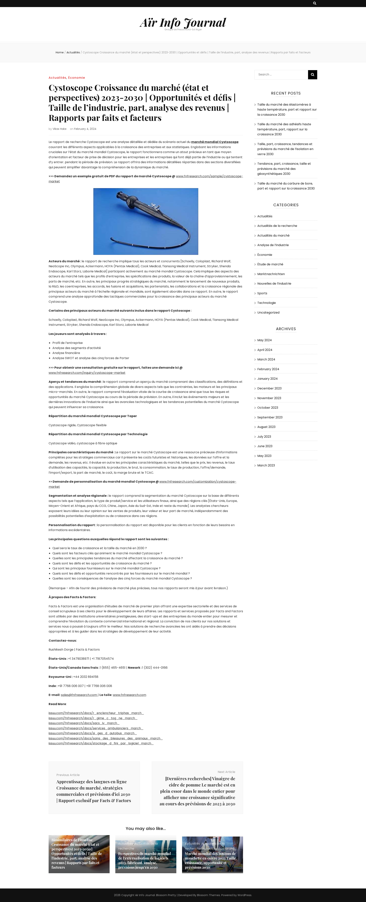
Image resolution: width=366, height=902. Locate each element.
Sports (262, 293)
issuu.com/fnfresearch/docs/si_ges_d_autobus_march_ (93, 733)
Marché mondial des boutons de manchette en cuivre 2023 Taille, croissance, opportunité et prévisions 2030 (211, 860)
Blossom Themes (208, 895)
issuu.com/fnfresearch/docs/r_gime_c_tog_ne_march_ (93, 718)
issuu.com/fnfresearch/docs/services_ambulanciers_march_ (96, 728)
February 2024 (268, 369)
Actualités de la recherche (277, 226)
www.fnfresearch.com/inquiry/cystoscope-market (87, 373)
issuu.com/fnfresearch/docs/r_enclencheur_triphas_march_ (96, 713)
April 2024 (264, 350)
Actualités (57, 77)
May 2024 (264, 340)
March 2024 (266, 359)
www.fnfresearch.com (129, 695)
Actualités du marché (218, 848)
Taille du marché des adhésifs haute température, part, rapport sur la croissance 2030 (284, 129)
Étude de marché (270, 264)
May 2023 (264, 456)
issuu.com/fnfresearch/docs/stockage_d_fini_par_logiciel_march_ (101, 743)
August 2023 (266, 427)
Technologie (266, 303)
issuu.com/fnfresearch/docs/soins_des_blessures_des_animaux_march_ (106, 738)
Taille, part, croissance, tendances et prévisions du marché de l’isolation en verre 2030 (285, 149)
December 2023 (269, 388)
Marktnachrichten (271, 274)
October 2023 (267, 407)
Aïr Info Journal (183, 22)
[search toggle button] (314, 3)
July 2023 (264, 436)
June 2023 (264, 446)
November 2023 (269, 398)
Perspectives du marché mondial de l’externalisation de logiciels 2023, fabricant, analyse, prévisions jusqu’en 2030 (144, 860)
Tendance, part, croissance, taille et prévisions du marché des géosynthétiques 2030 (284, 168)
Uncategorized (268, 312)
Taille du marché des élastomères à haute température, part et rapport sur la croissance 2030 (287, 109)
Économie (76, 77)
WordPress (244, 895)
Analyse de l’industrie (273, 245)
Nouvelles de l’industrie (274, 283)
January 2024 (267, 378)
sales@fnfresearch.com (79, 695)
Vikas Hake (60, 129)
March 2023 (266, 465)
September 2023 (270, 417)
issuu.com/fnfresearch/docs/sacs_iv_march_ (84, 723)
